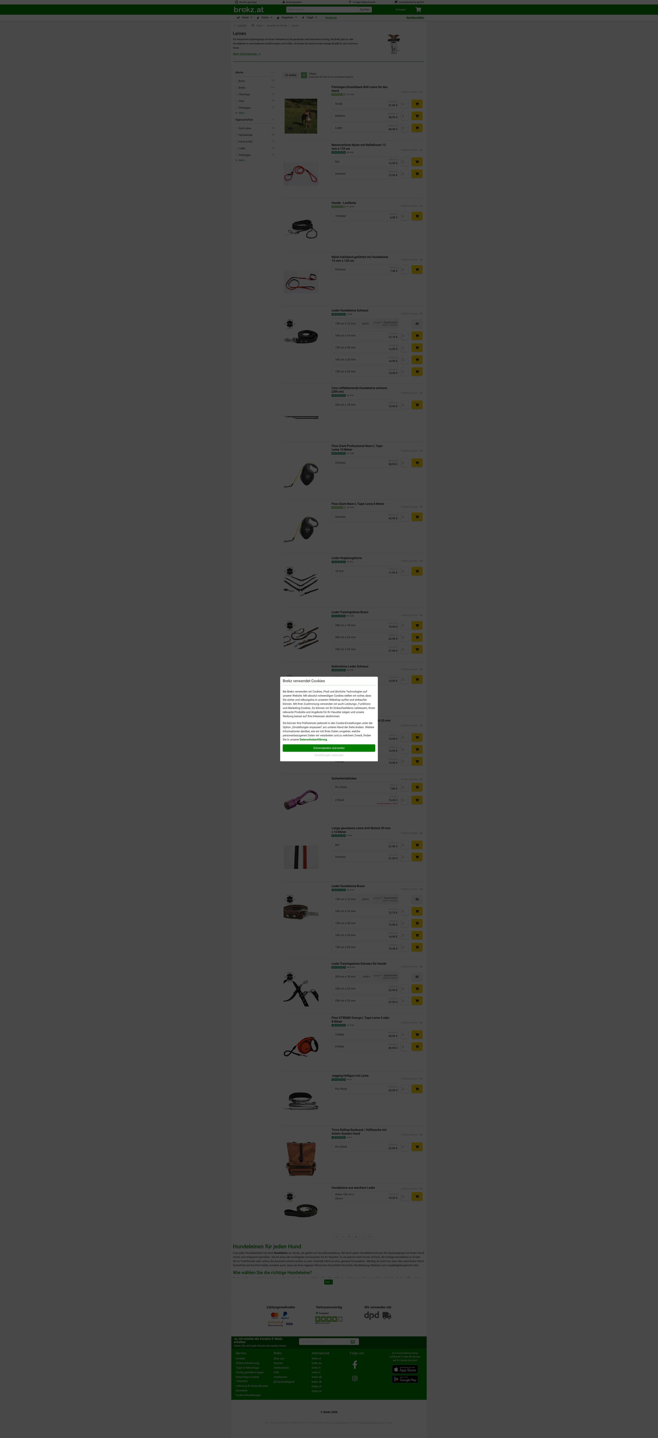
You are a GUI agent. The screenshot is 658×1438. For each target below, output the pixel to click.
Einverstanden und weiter (329, 748)
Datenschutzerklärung (313, 739)
